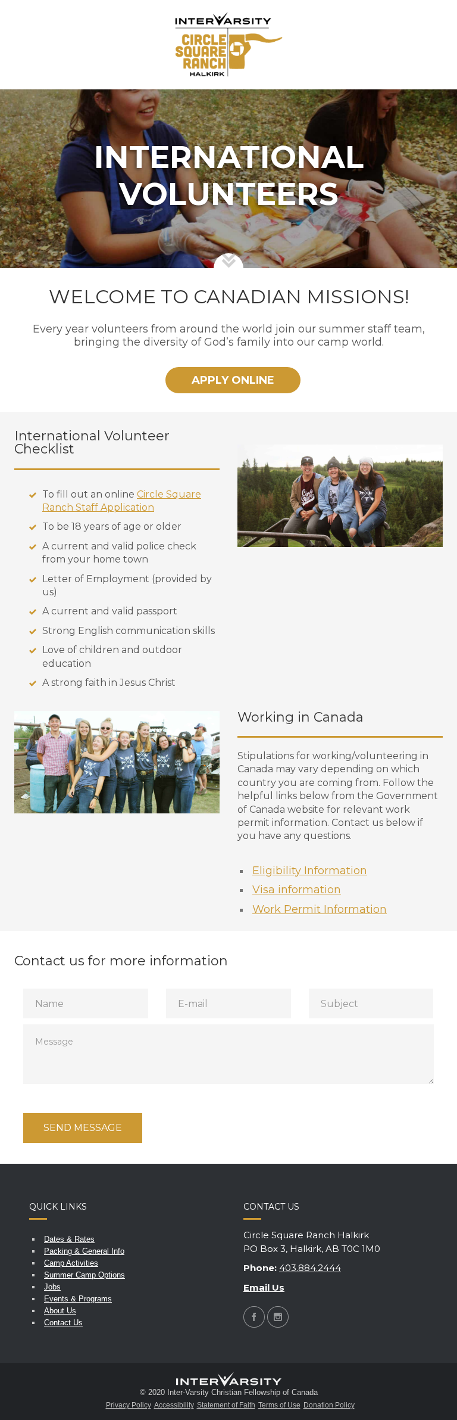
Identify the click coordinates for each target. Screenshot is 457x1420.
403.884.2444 (310, 1267)
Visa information (296, 889)
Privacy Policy (128, 1405)
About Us (60, 1310)
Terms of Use (279, 1405)
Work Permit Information (319, 909)
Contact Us (63, 1322)
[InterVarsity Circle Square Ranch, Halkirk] (228, 44)
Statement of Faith (226, 1405)
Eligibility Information (309, 870)
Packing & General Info (84, 1251)
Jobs (52, 1286)
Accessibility (174, 1405)
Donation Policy (329, 1405)
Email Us (263, 1287)
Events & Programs (78, 1298)
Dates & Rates (69, 1239)
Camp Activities (71, 1263)
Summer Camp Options (84, 1274)
